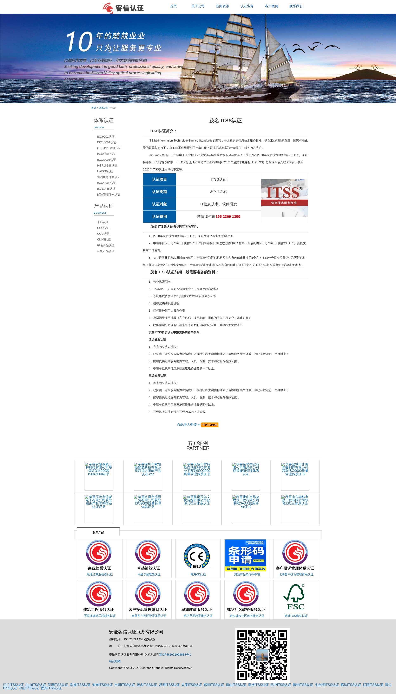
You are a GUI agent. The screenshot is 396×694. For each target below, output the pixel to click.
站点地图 (115, 661)
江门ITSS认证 (13, 685)
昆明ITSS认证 (169, 685)
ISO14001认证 (106, 142)
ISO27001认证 (106, 159)
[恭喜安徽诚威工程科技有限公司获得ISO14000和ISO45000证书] (98, 476)
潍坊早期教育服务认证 (198, 615)
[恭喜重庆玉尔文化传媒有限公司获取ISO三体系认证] (197, 509)
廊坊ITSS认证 (351, 685)
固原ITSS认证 (51, 688)
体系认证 (104, 107)
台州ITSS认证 (124, 685)
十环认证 (103, 222)
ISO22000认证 (106, 183)
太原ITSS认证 (191, 685)
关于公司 (198, 6)
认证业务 (247, 6)
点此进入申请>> (188, 424)
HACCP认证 (105, 171)
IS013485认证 (106, 188)
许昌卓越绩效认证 (148, 574)
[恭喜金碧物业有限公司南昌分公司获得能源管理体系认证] (246, 476)
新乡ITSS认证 (258, 685)
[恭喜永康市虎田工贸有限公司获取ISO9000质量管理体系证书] (147, 509)
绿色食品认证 (105, 245)
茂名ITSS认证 (147, 685)
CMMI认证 (104, 239)
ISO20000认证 (106, 154)
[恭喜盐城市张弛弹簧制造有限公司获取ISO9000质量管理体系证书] (295, 476)
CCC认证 (103, 228)
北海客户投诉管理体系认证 (296, 574)
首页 (173, 6)
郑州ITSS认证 (214, 685)
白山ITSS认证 (35, 685)
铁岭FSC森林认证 (296, 615)
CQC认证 (103, 233)
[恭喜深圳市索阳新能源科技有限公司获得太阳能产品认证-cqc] (147, 476)
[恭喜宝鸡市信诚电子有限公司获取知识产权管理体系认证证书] (98, 509)
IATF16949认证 (107, 165)
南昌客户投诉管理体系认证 (149, 615)
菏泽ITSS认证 (58, 685)
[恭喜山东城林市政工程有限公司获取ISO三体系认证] (295, 509)
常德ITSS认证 (80, 685)
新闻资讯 (222, 6)
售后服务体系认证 (108, 177)
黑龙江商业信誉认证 (100, 574)
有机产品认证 (105, 251)
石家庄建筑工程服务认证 (100, 615)
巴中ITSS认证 (280, 685)
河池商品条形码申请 (247, 574)
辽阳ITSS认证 (373, 685)
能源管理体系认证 (108, 194)
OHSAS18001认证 (109, 148)
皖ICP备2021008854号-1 (175, 654)
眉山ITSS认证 (236, 685)
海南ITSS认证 (102, 685)
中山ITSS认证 (29, 688)
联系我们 (296, 6)
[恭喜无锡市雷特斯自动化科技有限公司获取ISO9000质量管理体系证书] (197, 476)
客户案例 (271, 6)
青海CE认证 (198, 574)
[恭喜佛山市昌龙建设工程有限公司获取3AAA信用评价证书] (246, 509)
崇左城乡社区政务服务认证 (247, 615)
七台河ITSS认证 (327, 685)
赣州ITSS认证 (303, 685)
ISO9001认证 (105, 136)
